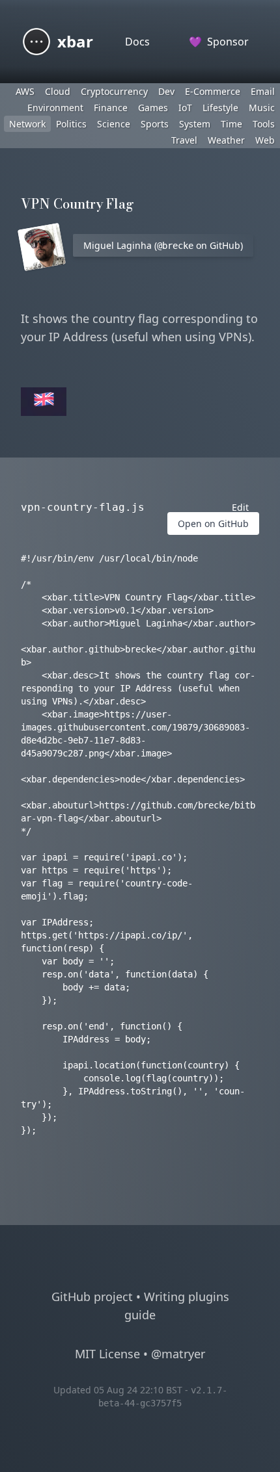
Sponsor (219, 41)
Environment (55, 107)
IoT (185, 107)
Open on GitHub (213, 523)
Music (262, 107)
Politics (71, 124)
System (194, 124)
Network (27, 124)
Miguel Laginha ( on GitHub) (163, 245)
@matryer (178, 1354)
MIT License (107, 1354)
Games (153, 107)
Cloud (57, 91)
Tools (264, 124)
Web (265, 140)
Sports (155, 124)
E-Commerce (212, 91)
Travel (184, 140)
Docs (137, 41)
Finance (111, 107)
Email (263, 91)
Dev (166, 91)
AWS (25, 91)
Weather (226, 140)
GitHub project (92, 1296)
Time (231, 124)
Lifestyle (220, 107)
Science (113, 124)
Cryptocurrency (114, 91)
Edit (240, 507)
